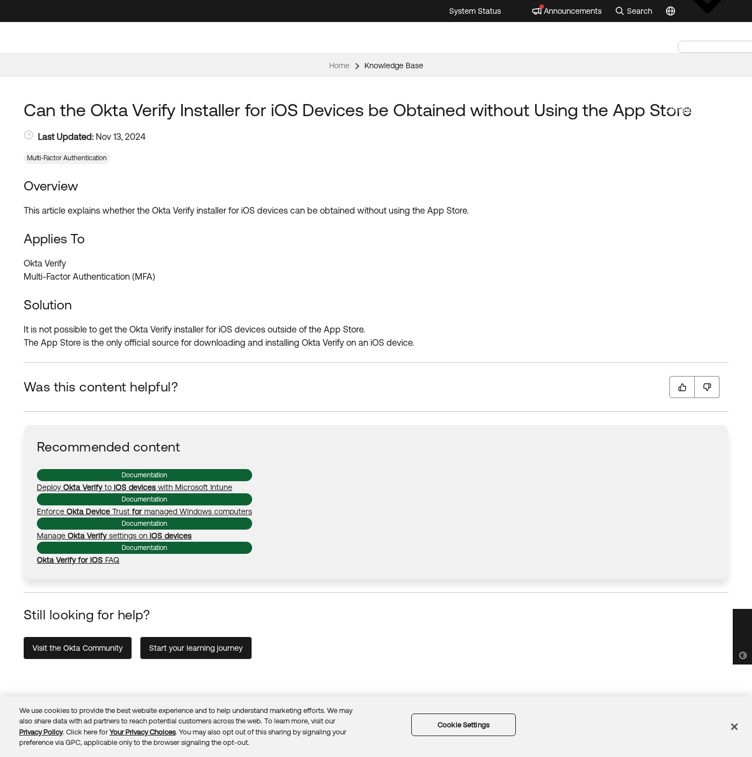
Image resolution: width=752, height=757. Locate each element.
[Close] (734, 727)
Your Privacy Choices (143, 732)
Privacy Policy (41, 732)
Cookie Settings (463, 725)
